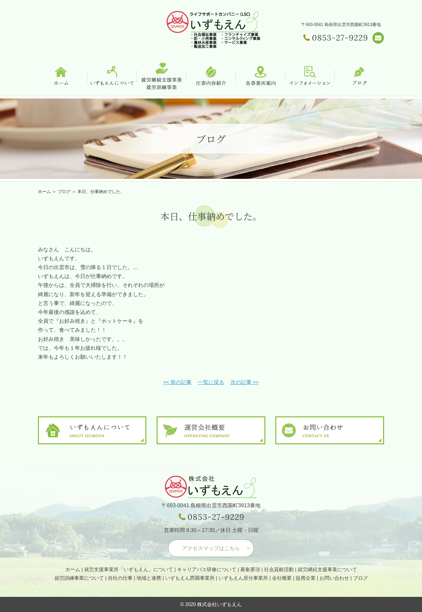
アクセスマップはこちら (211, 548)
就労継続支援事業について (327, 569)
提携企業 (306, 578)
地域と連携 (148, 578)
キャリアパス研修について (206, 569)
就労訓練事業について (79, 578)
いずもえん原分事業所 (243, 578)
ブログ (360, 578)
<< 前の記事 (177, 382)
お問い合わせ (334, 578)
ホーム (44, 191)
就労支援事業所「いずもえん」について (128, 569)
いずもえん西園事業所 (190, 578)
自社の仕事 (120, 578)
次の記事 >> (244, 382)
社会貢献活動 (279, 569)
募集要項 (250, 569)
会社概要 (282, 578)
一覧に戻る (211, 382)
